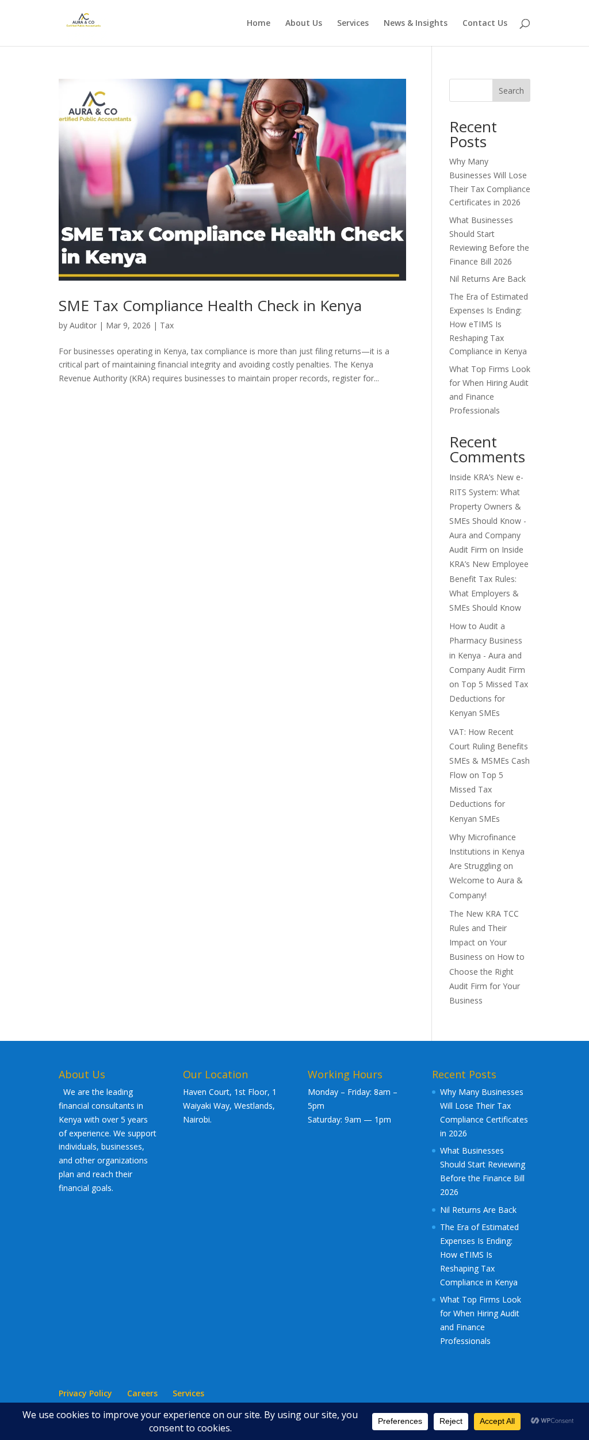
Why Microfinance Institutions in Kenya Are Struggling (487, 851)
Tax (167, 325)
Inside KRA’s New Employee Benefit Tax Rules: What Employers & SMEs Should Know (489, 578)
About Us (303, 23)
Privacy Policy (85, 1393)
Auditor (83, 325)
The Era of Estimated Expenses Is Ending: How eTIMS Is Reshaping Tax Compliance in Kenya (488, 324)
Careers (142, 1393)
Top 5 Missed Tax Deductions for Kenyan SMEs (488, 698)
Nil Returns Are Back (487, 278)
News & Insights (416, 23)
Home (258, 23)
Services (353, 23)
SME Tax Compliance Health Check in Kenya (210, 305)
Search (511, 90)
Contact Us (484, 23)
